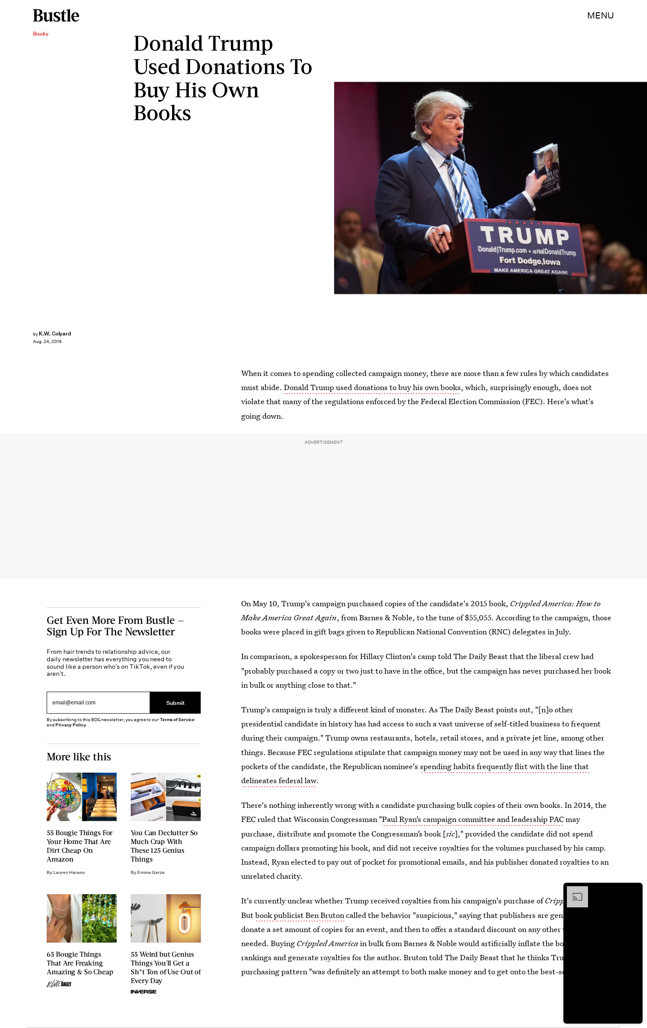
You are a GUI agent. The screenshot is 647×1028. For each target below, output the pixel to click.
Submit (175, 702)
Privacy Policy (70, 725)
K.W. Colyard (55, 333)
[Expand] (573, 890)
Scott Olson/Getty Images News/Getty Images (643, 188)
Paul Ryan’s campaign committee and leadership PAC (473, 819)
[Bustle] (56, 15)
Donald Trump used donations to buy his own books (372, 387)
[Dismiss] (633, 890)
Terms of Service (177, 719)
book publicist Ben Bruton (299, 915)
